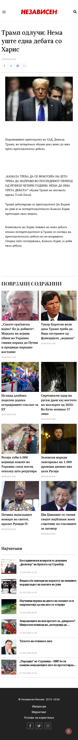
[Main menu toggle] (4, 12)
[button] (75, 12)
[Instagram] (48, 726)
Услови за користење (39, 717)
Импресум (39, 706)
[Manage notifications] (68, 731)
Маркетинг (39, 712)
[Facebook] (30, 726)
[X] (39, 726)
